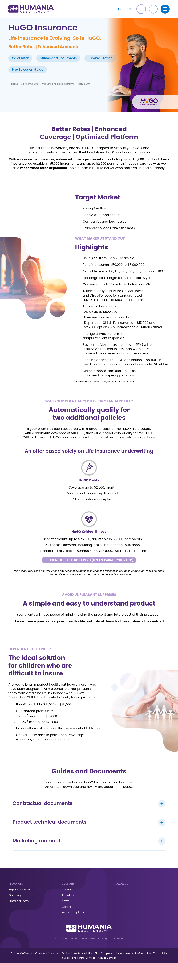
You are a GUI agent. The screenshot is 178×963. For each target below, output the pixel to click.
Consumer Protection (47, 953)
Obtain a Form (19, 901)
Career (66, 907)
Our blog (15, 895)
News (65, 901)
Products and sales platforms (58, 84)
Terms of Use (160, 953)
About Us (68, 895)
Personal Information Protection (133, 953)
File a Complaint (73, 912)
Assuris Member (107, 958)
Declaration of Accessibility (77, 953)
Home (14, 84)
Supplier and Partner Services (78, 958)
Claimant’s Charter (22, 953)
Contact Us (69, 889)
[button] (153, 9)
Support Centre (19, 889)
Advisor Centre (29, 84)
